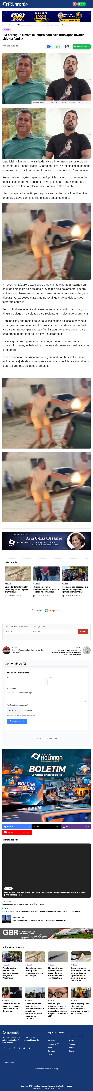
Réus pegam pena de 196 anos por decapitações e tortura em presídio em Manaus (81, 1009)
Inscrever (83, 631)
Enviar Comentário (17, 721)
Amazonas (51, 1040)
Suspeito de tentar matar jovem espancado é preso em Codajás (16, 589)
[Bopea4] (15, 3)
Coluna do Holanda (76, 1037)
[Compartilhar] (67, 46)
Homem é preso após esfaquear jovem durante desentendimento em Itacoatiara (56, 973)
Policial (11, 25)
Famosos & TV (53, 1044)
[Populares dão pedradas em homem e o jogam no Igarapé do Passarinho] (75, 573)
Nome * (10, 677)
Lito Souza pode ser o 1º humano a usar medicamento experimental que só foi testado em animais (41, 911)
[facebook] (4, 1048)
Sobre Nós (37, 1088)
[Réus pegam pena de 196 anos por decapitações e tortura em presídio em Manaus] (81, 992)
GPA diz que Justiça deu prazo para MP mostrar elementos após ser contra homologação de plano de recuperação (44, 893)
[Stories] (75, 4)
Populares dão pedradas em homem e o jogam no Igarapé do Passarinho (75, 589)
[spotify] (29, 1048)
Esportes (72, 1051)
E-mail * (50, 677)
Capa (50, 1037)
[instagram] (14, 1048)
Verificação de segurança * (17, 705)
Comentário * (12, 688)
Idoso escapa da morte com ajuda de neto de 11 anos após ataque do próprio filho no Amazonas (80, 974)
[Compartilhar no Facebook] (49, 46)
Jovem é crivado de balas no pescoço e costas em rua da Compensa (11, 1007)
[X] (9, 1048)
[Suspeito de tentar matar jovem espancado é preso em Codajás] (18, 573)
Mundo (71, 1047)
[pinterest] (19, 1048)
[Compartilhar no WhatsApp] (58, 46)
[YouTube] (24, 1048)
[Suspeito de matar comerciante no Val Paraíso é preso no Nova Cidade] (46, 573)
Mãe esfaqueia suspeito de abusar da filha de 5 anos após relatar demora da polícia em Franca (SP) (57, 1010)
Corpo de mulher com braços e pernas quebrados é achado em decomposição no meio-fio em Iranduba (34, 1011)
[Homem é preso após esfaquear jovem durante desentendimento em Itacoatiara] (58, 956)
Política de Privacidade (51, 1088)
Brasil (50, 1047)
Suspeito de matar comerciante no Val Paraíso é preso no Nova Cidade (46, 589)
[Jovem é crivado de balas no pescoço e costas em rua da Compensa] (12, 992)
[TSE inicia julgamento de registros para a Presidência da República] (6, 919)
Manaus (72, 1044)
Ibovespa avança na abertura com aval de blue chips (23, 904)
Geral (50, 1055)
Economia (51, 1051)
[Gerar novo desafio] (18, 710)
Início (4, 25)
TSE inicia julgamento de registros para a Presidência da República (39, 920)
